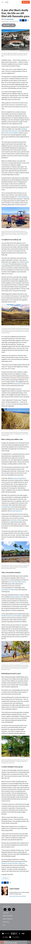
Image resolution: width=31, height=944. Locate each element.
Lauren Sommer (10, 19)
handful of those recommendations (11, 616)
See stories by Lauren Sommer (17, 896)
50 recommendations (12, 133)
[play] (2, 942)
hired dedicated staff (7, 507)
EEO (4, 925)
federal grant (16, 383)
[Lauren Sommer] (4, 891)
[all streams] (29, 942)
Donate (26, 2)
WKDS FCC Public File (7, 918)
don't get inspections (16, 511)
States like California (16, 520)
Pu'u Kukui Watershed (22, 197)
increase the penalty (18, 478)
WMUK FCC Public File (8, 915)
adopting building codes (16, 597)
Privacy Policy (6, 922)
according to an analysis (8, 589)
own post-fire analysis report (17, 582)
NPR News (5, 878)
